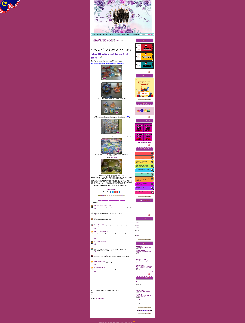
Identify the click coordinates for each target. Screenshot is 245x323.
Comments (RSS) (130, 322)
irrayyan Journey (139, 299)
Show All (153, 271)
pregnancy (122, 200)
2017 (137, 237)
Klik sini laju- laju (114, 157)
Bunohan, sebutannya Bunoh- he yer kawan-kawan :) (142, 170)
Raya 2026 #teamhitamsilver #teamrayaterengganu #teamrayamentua (106, 40)
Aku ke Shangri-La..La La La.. (142, 192)
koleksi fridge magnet (104, 200)
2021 (137, 230)
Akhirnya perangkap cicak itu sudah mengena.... (142, 162)
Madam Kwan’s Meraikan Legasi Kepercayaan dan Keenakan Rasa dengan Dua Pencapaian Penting (144, 261)
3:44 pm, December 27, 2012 (101, 241)
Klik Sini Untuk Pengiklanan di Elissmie (144, 142)
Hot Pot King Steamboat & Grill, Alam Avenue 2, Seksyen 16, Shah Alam (143, 179)
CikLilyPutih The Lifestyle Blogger (142, 259)
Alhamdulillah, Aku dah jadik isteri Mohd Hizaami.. (142, 157)
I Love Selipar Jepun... (140, 290)
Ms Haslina (96, 247)
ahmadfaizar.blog (139, 285)
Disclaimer (125, 322)
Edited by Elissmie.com (108, 322)
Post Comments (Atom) (100, 298)
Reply (95, 208)
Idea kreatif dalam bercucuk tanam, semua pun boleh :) (142, 166)
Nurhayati (95, 255)
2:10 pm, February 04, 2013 (100, 267)
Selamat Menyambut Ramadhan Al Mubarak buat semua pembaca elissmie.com (107, 42)
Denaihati (138, 255)
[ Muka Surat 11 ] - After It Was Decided (143, 291)
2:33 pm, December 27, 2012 (101, 218)
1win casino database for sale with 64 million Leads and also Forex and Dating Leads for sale (144, 267)
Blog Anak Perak (139, 294)
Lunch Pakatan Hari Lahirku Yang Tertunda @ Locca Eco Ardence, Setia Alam (107, 43)
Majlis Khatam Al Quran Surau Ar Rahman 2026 (101, 41)
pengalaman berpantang (114, 200)
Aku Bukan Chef (114, 189)
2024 (137, 225)
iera (94, 241)
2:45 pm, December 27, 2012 (103, 231)
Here (104, 322)
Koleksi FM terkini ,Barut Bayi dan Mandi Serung (109, 55)
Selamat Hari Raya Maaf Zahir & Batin (143, 174)
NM (94, 267)
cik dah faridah (96, 205)
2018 (137, 235)
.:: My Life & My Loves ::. (140, 250)
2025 (137, 223)
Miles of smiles (139, 246)
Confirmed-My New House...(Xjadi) (142, 188)
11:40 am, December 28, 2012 (103, 261)
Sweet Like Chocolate (140, 265)
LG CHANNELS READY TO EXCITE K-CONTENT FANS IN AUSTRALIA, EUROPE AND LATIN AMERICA (144, 301)
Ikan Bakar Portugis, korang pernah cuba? (142, 184)
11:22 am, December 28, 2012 (103, 255)
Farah (95, 218)
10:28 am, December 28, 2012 (103, 247)
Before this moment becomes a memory (143, 247)
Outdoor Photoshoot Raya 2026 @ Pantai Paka (101, 39)
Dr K (95, 224)
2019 (137, 233)
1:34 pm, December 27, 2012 (103, 211)
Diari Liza (95, 211)
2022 (137, 228)
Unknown (95, 231)
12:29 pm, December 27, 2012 (105, 205)
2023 (137, 227)
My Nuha (108, 189)
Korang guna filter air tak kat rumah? (142, 153)
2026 (137, 222)
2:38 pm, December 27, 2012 (101, 224)
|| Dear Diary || (139, 281)
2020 (137, 232)
